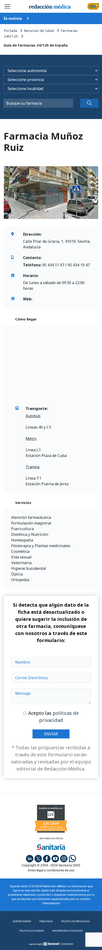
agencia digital (36, 944)
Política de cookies (31, 930)
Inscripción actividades (67, 930)
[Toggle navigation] (7, 6)
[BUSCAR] (89, 103)
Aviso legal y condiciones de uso (51, 870)
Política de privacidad (75, 921)
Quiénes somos (22, 921)
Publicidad (46, 921)
